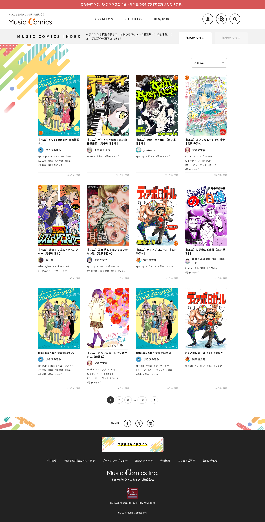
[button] (234, 19)
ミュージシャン (66, 156)
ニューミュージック (196, 164)
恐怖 (107, 270)
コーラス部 (104, 266)
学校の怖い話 (95, 270)
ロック (212, 164)
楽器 (51, 160)
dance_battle (46, 266)
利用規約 (52, 460)
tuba (52, 156)
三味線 (42, 160)
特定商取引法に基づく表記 (80, 460)
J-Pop (210, 156)
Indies (189, 156)
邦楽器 (42, 164)
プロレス (151, 266)
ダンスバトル (46, 270)
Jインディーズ (193, 160)
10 (141, 399)
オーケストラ (162, 365)
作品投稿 (162, 19)
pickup (43, 156)
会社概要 (165, 460)
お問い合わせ (210, 460)
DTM (90, 156)
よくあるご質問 (186, 460)
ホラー (116, 266)
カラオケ (212, 268)
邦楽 (68, 160)
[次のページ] (154, 400)
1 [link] (110, 399)
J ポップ (199, 156)
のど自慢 (201, 268)
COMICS (104, 19)
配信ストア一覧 (144, 460)
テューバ (141, 369)
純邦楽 (59, 160)
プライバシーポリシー (115, 460)
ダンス (150, 156)
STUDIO (134, 19)
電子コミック (56, 164)
